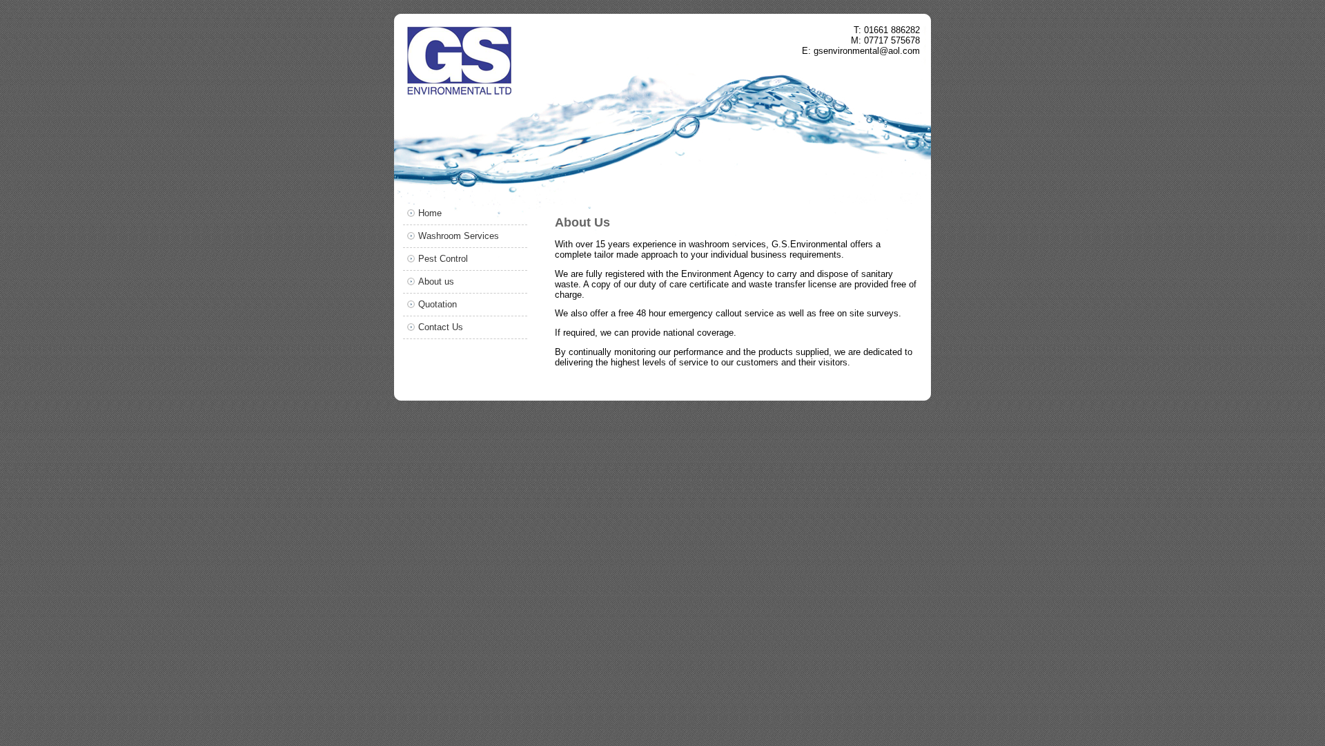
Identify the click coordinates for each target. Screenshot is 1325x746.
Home (430, 213)
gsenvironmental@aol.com (867, 51)
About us (436, 281)
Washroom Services (458, 236)
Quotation (437, 304)
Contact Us (440, 327)
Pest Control (443, 259)
